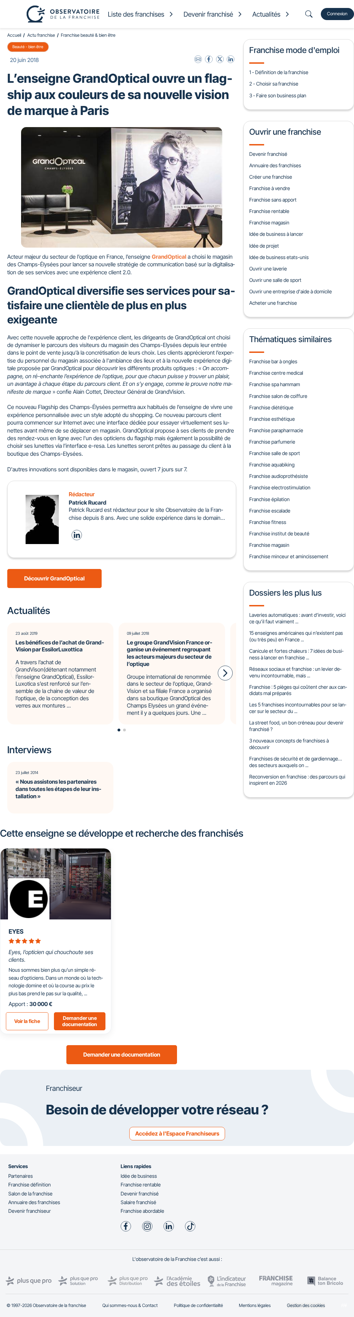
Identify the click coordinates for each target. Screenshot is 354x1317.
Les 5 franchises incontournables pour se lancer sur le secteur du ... (297, 708)
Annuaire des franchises (275, 165)
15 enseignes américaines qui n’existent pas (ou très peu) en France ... (296, 636)
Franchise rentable (269, 211)
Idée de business (139, 1176)
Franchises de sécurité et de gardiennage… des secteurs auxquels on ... (295, 762)
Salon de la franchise (30, 1193)
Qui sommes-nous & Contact (130, 1305)
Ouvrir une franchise (285, 132)
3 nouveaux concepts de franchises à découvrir (289, 744)
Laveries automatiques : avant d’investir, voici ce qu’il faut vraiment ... (297, 618)
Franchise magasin (269, 222)
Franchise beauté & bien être (88, 35)
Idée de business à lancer (276, 234)
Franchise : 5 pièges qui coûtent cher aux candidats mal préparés (298, 690)
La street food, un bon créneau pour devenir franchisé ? (296, 726)
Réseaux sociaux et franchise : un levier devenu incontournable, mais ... (295, 672)
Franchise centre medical (276, 373)
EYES (16, 931)
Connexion (337, 13)
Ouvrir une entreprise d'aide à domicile (290, 291)
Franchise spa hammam (274, 384)
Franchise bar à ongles (273, 361)
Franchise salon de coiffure (278, 396)
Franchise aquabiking (272, 465)
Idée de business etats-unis (279, 257)
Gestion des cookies (306, 1305)
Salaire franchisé (138, 1202)
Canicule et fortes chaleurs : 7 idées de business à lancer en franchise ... (296, 654)
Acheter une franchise (273, 303)
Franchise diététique (271, 407)
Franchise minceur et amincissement (288, 556)
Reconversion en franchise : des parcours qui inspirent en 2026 (297, 780)
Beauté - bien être (27, 46)
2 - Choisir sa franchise (273, 84)
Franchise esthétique (272, 419)
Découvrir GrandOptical (54, 578)
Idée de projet (264, 246)
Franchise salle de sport (274, 453)
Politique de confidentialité (198, 1305)
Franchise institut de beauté (279, 533)
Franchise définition (29, 1184)
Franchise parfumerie (272, 442)
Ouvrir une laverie (268, 269)
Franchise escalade (269, 511)
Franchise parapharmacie (276, 430)
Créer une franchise (270, 177)
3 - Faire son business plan (277, 95)
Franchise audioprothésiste (278, 476)
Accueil (14, 35)
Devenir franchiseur (29, 1211)
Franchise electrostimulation (279, 487)
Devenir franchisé (268, 154)
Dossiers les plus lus (285, 593)
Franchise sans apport (273, 200)
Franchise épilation (269, 499)
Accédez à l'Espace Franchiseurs (177, 1133)
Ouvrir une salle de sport (275, 280)
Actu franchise (41, 35)
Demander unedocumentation (79, 1021)
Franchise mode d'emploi (294, 50)
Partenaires (20, 1176)
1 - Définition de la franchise (278, 72)
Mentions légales (255, 1305)
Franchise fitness (267, 522)
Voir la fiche (27, 1021)
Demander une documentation (121, 1054)
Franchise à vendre (269, 188)
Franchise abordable (142, 1211)
